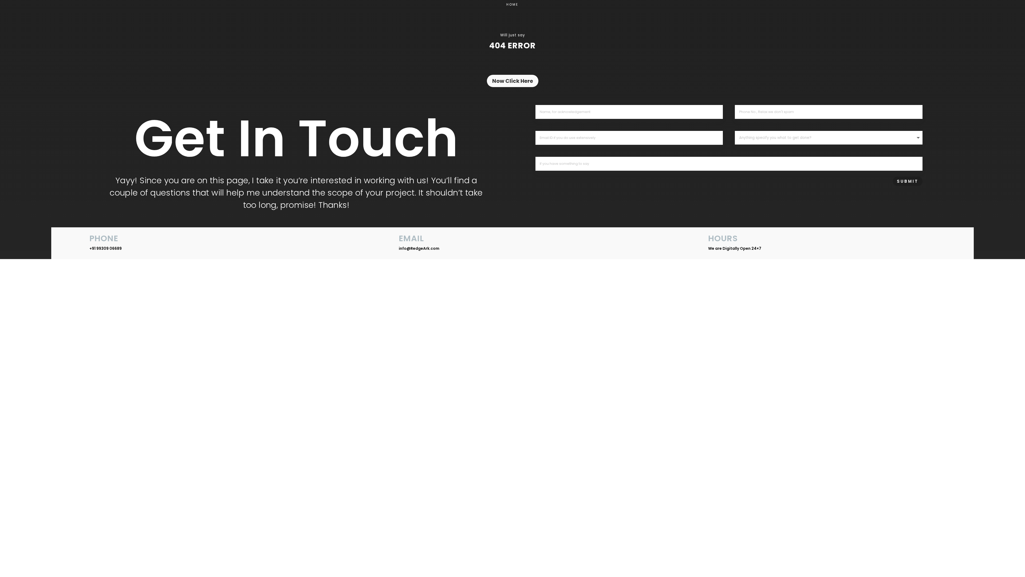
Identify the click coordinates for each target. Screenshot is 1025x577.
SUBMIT (907, 181)
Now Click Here (512, 81)
